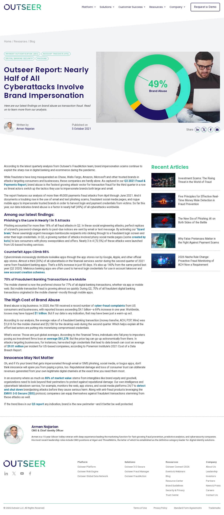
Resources (20, 41)
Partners (210, 480)
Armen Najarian (25, 128)
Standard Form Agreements (188, 508)
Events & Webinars (175, 471)
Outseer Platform (87, 466)
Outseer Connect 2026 (178, 466)
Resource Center (174, 480)
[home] (22, 7)
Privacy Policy (160, 508)
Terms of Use (140, 508)
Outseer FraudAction (135, 476)
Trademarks (214, 508)
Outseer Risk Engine (88, 471)
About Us (211, 466)
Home (7, 41)
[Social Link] (197, 129)
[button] (89, 7)
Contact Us (212, 495)
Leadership (212, 471)
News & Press (213, 485)
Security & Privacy (175, 490)
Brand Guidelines (174, 485)
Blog (32, 41)
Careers (210, 490)
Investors (211, 476)
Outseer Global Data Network (93, 476)
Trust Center (172, 495)
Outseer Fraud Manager (137, 471)
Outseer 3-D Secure (135, 466)
